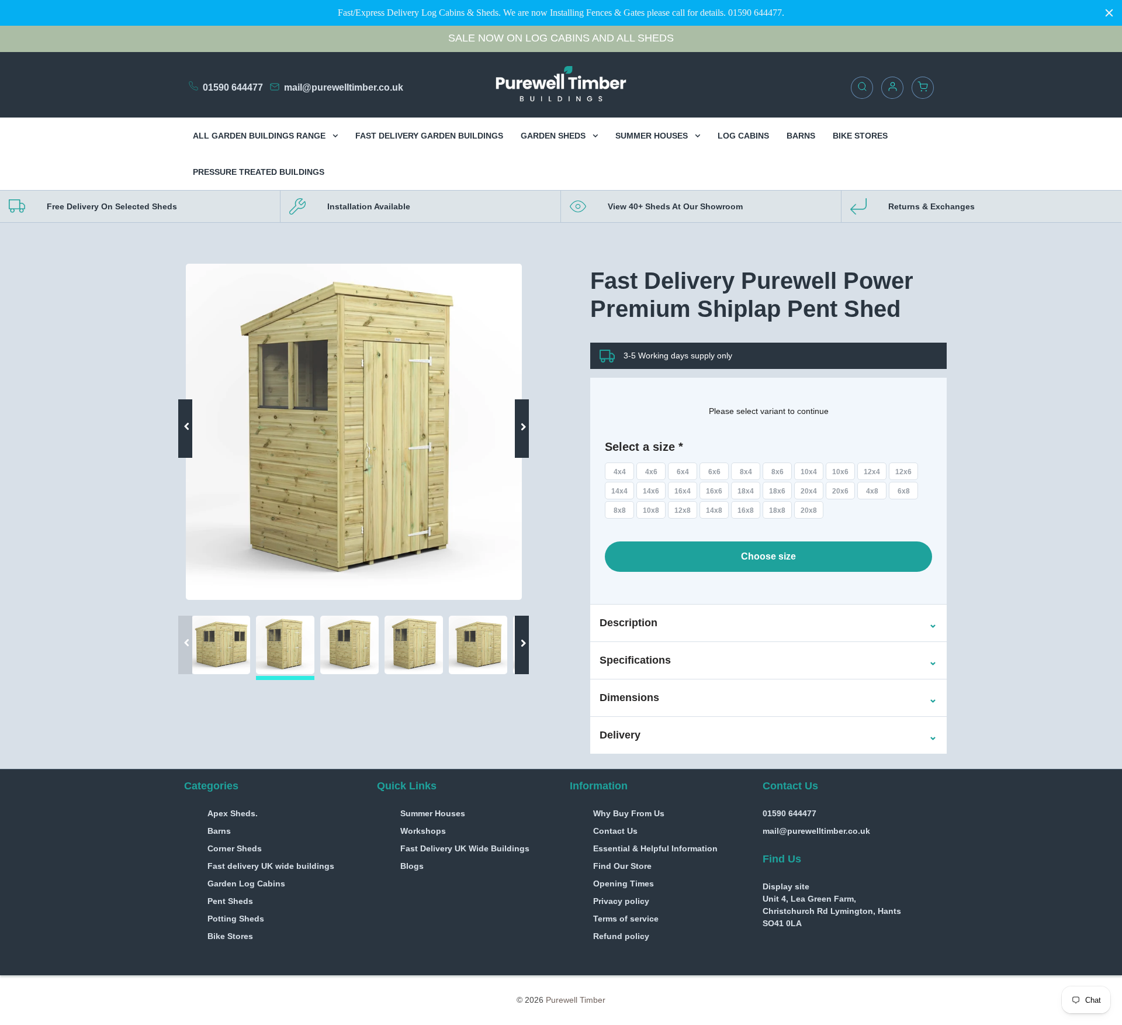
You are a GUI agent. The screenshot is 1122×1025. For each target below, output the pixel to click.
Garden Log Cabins (246, 883)
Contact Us (615, 831)
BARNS (801, 135)
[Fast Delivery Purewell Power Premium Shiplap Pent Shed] (354, 432)
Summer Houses (432, 813)
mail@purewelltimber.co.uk (343, 87)
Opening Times (623, 883)
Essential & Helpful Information (655, 848)
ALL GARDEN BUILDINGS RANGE (260, 135)
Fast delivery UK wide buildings (270, 866)
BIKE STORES (860, 135)
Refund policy (621, 936)
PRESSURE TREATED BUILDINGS (258, 172)
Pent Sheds (230, 901)
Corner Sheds (234, 848)
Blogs (412, 866)
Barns (219, 831)
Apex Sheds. (232, 813)
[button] (628, 623)
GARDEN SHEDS (554, 135)
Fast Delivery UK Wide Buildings (464, 848)
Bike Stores (230, 936)
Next (517, 411)
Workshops (423, 831)
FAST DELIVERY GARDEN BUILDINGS (429, 135)
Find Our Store (622, 866)
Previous (190, 411)
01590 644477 (233, 87)
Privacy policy (621, 901)
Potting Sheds (235, 918)
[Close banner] (1109, 13)
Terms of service (626, 918)
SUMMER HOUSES (652, 135)
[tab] (768, 623)
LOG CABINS (743, 135)
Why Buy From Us (628, 813)
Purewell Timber (575, 1000)
